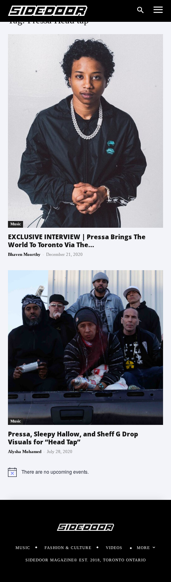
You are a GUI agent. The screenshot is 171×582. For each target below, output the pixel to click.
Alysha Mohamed (24, 451)
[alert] (85, 472)
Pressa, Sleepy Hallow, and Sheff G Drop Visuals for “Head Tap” (73, 438)
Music (15, 224)
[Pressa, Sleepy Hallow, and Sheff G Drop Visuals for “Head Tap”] (85, 347)
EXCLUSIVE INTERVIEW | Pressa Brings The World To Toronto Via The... (77, 240)
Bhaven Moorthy (24, 254)
